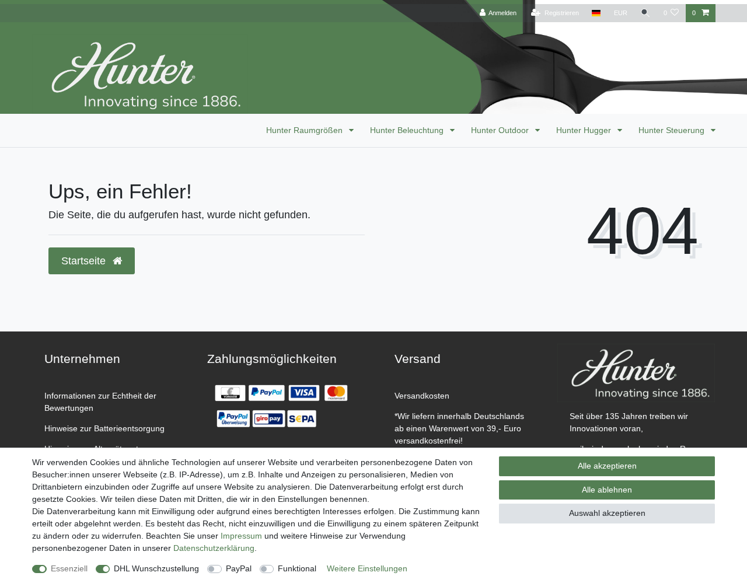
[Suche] (645, 13)
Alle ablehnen (607, 489)
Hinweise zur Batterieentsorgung (104, 428)
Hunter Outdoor (501, 130)
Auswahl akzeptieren (607, 513)
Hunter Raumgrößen (305, 130)
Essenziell (69, 568)
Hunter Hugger (584, 130)
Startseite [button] (85, 261)
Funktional (297, 568)
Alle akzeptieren (607, 465)
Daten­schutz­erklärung (213, 548)
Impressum (241, 535)
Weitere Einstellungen (367, 568)
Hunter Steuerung (672, 130)
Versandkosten (422, 395)
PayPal (239, 568)
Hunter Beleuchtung (408, 130)
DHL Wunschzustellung (156, 568)
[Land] (596, 13)
